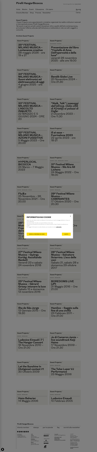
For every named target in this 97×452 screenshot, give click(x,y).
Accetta (66, 234)
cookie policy (58, 227)
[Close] (70, 216)
